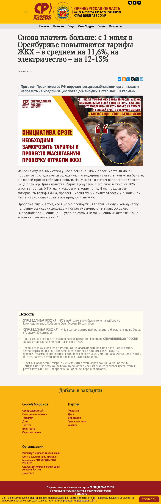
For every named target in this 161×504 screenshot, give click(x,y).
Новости (58, 26)
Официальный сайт (33, 410)
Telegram (27, 417)
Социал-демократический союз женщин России (41, 468)
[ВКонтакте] (119, 79)
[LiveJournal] (137, 79)
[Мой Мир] (128, 79)
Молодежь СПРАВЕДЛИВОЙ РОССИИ (39, 461)
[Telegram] (141, 79)
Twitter (26, 425)
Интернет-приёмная (34, 414)
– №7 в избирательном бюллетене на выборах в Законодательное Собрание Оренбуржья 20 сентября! (69, 322)
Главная (44, 26)
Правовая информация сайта (78, 500)
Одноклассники (31, 432)
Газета (101, 26)
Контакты (115, 26)
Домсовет (28, 473)
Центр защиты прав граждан (39, 456)
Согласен (149, 499)
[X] (133, 79)
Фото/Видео (86, 26)
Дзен (25, 421)
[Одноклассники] (124, 79)
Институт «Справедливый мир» (41, 453)
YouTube (73, 425)
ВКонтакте (28, 428)
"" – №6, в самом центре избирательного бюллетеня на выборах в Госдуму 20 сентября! (80, 331)
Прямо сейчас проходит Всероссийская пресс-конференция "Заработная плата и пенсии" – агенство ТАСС (78, 340)
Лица (71, 26)
